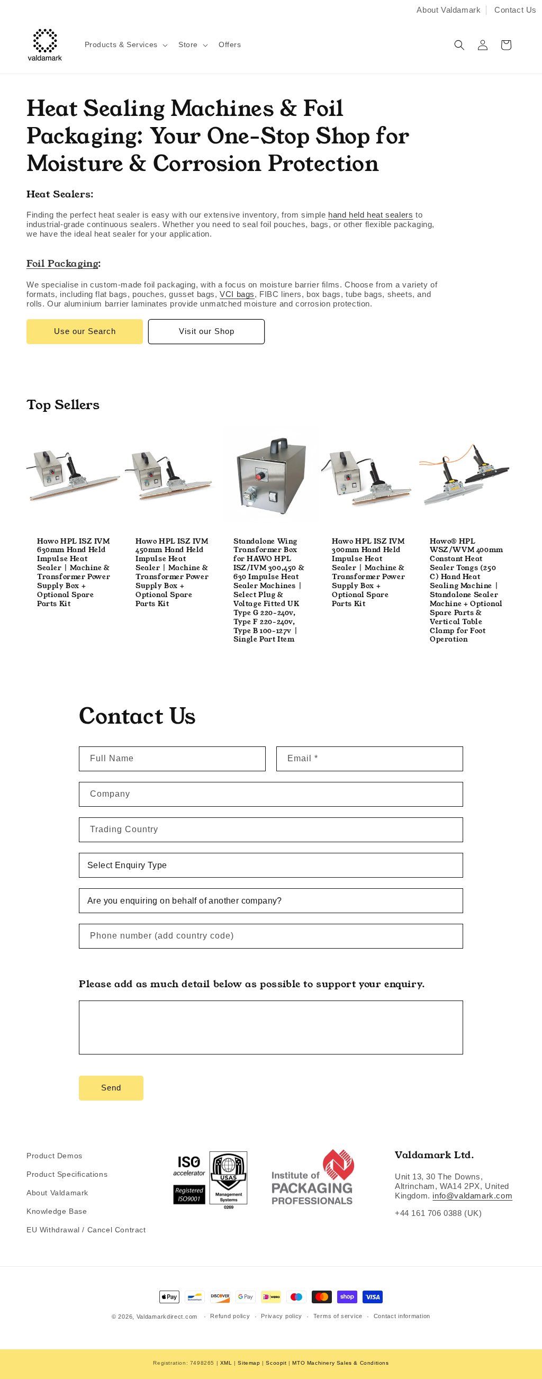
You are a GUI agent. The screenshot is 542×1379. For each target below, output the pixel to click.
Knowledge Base (56, 1211)
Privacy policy (281, 1316)
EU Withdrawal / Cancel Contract (86, 1229)
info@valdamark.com (472, 1195)
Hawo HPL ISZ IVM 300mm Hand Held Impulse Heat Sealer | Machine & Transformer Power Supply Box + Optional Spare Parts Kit (368, 573)
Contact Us (515, 9)
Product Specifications (66, 1174)
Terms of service (338, 1316)
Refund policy (230, 1316)
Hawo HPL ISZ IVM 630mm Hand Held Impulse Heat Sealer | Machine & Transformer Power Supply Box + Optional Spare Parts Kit (73, 573)
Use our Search (85, 331)
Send (111, 1087)
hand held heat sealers (370, 214)
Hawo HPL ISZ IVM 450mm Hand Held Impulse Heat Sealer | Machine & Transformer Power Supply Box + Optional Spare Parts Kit (172, 573)
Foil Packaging (62, 264)
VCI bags (237, 294)
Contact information (402, 1316)
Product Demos (54, 1155)
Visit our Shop (206, 331)
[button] (125, 44)
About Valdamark (449, 9)
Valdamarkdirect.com (167, 1316)
